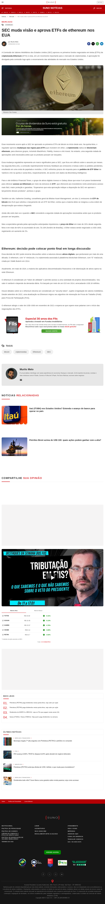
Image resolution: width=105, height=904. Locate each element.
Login (37, 826)
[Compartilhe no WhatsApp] (97, 43)
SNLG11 (57, 12)
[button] (7, 8)
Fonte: (44, 642)
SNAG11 (13, 12)
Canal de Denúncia (75, 836)
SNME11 (42, 12)
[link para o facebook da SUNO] (43, 874)
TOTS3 (6, 616)
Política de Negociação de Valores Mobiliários (12, 838)
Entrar (100, 2)
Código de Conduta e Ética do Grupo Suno (10, 834)
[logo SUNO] (51, 2)
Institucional (7, 826)
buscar (99, 8)
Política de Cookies (10, 831)
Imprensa (71, 831)
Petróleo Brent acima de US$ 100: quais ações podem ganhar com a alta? (65, 440)
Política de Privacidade (14, 801)
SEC (49, 352)
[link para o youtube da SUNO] (62, 874)
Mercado (11, 16)
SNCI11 (50, 12)
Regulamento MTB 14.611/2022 (46, 834)
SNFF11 (35, 12)
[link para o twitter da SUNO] (49, 874)
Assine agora (52, 852)
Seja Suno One (40, 831)
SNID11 (28, 12)
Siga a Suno (72, 828)
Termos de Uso (8, 841)
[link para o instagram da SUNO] (55, 874)
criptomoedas (21, 352)
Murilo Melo (27, 369)
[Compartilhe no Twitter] (93, 43)
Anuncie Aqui (73, 834)
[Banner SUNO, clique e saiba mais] (52, 128)
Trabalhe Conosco (75, 839)
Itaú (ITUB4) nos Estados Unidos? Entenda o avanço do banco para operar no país (62, 409)
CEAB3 (6, 630)
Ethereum (9, 25)
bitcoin (6, 352)
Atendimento (73, 826)
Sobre (3, 801)
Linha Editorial (28, 801)
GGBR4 (6, 625)
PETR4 (6, 634)
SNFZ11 (6, 12)
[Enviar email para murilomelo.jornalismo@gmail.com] (21, 380)
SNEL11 (21, 12)
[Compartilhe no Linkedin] (101, 43)
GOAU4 (6, 620)
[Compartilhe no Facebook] (88, 43)
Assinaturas (40, 828)
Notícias (4, 16)
